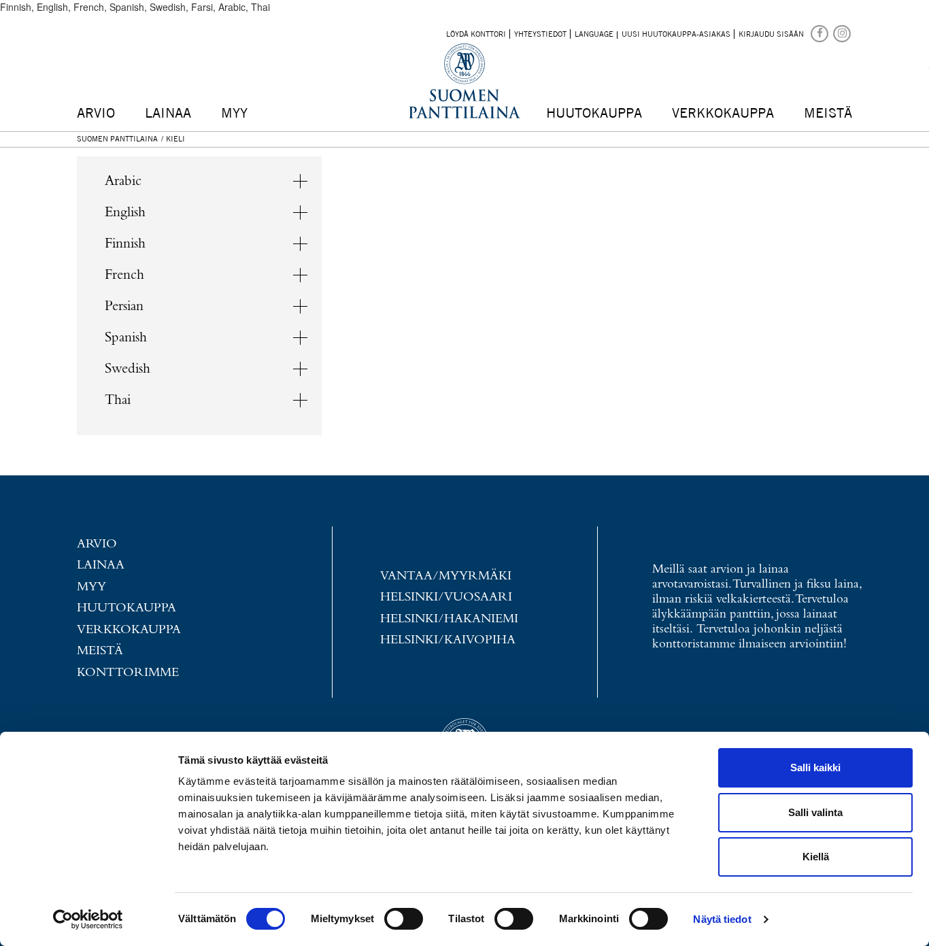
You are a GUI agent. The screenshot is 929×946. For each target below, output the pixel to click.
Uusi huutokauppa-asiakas (676, 34)
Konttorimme (128, 672)
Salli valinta (815, 812)
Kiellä (816, 856)
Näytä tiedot (722, 919)
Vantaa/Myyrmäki (445, 576)
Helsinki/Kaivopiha (448, 640)
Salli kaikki (815, 767)
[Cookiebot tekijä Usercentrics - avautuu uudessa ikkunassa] (88, 919)
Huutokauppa (594, 112)
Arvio (96, 112)
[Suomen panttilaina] (820, 32)
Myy (234, 112)
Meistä (828, 112)
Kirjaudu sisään (771, 34)
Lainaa (168, 112)
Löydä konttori (476, 34)
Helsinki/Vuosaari (446, 597)
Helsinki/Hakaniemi (449, 619)
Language (594, 34)
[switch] (403, 919)
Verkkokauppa (723, 112)
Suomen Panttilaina (117, 138)
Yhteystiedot (540, 34)
